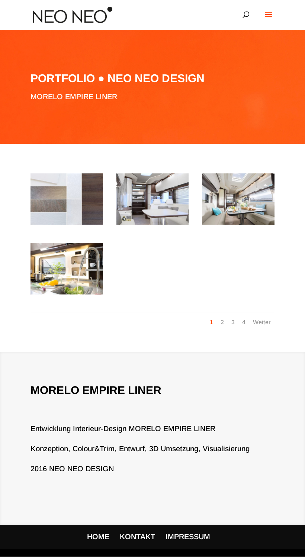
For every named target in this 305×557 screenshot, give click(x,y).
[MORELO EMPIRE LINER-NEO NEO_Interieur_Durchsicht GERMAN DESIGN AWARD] (152, 225)
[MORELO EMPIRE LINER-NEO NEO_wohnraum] (238, 225)
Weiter (262, 322)
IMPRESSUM (188, 536)
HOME (98, 536)
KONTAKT (137, 536)
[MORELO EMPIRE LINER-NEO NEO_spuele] (66, 294)
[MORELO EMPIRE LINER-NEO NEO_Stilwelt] (66, 225)
